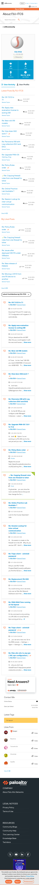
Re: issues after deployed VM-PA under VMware (11, 253)
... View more (26, 317)
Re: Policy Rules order (17, 450)
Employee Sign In (33, 3)
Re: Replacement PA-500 (19, 579)
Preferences (28, 881)
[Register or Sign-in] (20, 685)
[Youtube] (16, 854)
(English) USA (34, 6)
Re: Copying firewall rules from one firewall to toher (12, 178)
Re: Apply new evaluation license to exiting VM (10, 110)
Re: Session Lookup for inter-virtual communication (11, 201)
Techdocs (7, 842)
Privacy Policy (30, 876)
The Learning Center (11, 834)
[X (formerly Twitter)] (10, 854)
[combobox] (12, 19)
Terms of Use (8, 811)
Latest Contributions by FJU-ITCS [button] (14, 294)
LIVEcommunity (9, 27)
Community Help (9, 831)
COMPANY (8, 788)
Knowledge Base (9, 838)
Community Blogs (10, 827)
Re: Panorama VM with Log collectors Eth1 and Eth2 (11, 144)
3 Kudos (12, 458)
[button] (8, 882)
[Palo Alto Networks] (19, 783)
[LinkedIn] (22, 854)
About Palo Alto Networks (13, 792)
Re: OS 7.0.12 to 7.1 (16, 302)
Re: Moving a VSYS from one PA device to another (11, 276)
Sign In (27, 3)
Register (22, 3)
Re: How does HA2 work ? (19, 374)
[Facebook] (28, 854)
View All (3, 213)
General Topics (6, 102)
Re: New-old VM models (18, 351)
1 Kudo (12, 486)
